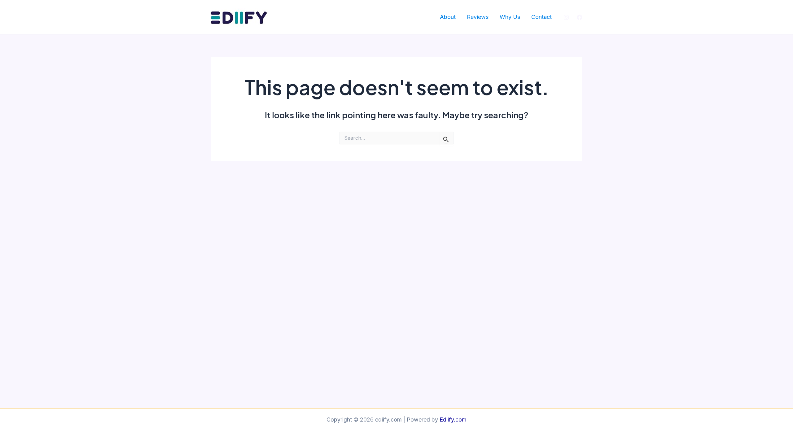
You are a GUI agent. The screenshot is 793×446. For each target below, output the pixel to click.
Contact (541, 17)
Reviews (478, 17)
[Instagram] (566, 17)
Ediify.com (453, 419)
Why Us (510, 17)
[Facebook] (579, 17)
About (448, 17)
